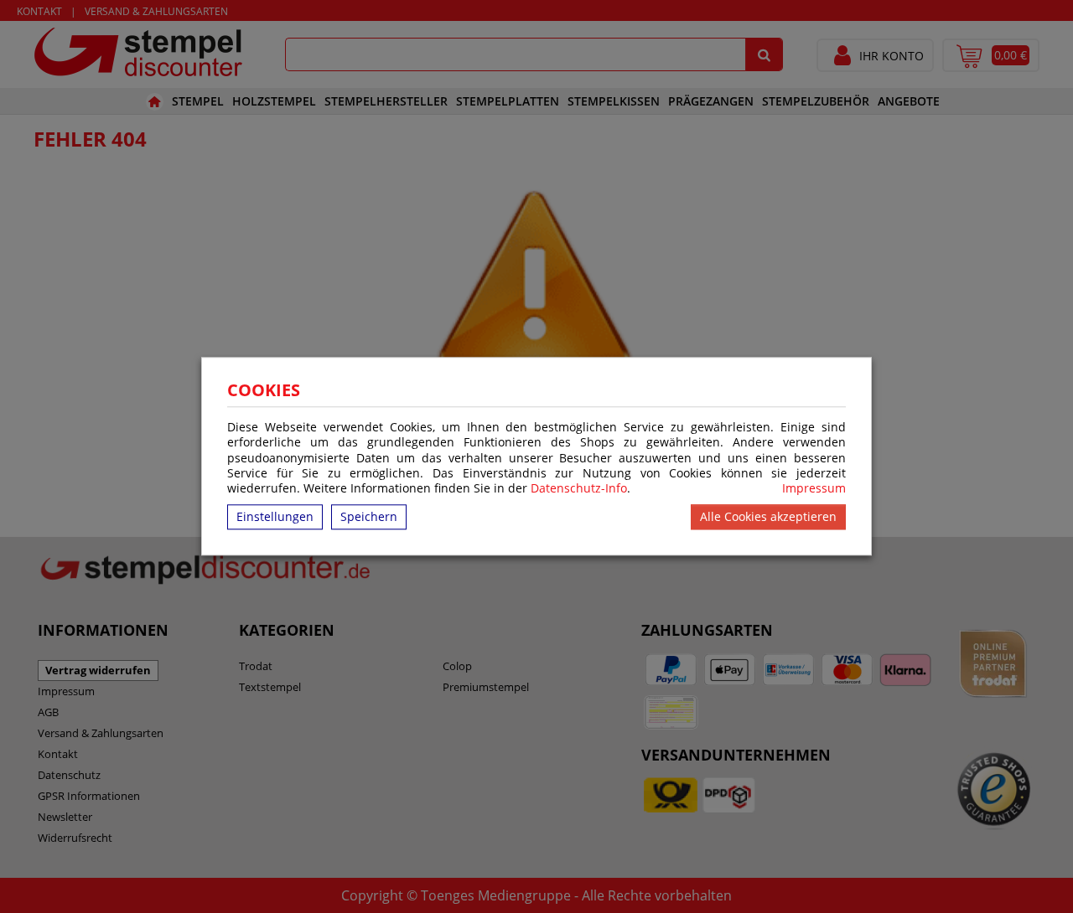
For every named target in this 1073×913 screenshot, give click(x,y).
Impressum (814, 488)
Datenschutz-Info (579, 488)
